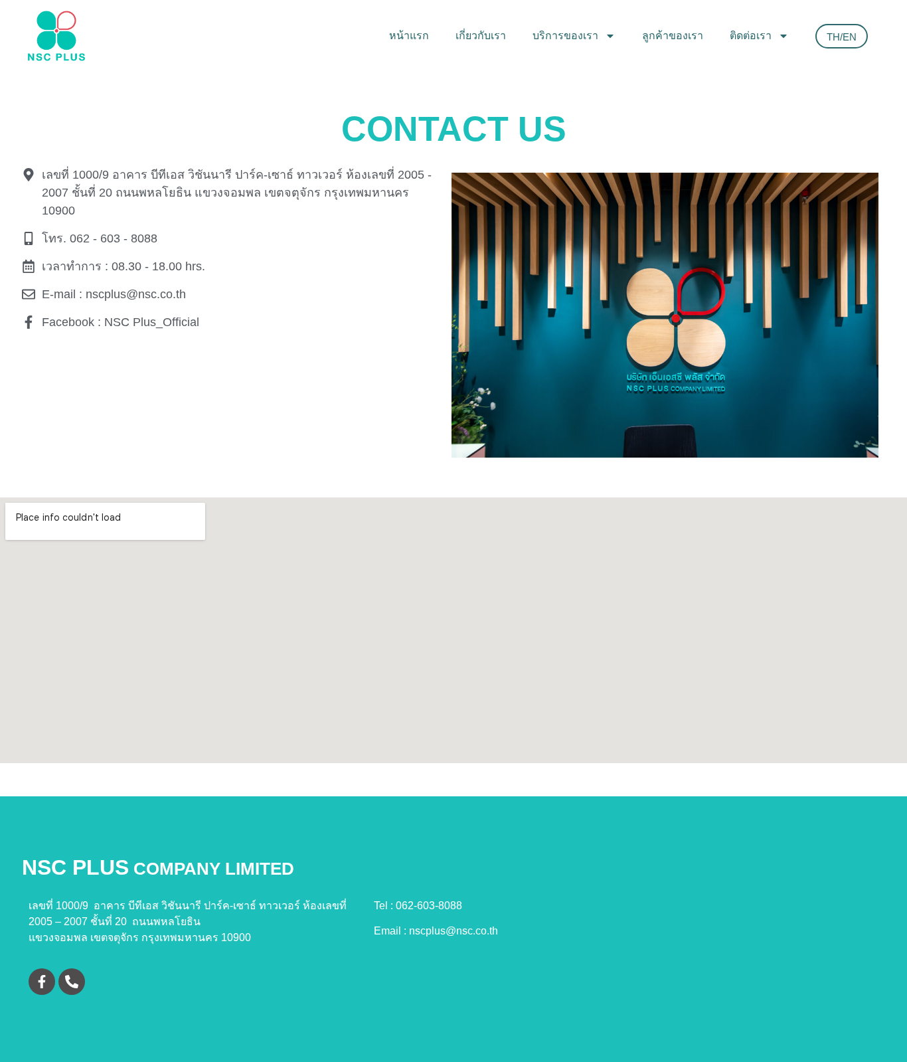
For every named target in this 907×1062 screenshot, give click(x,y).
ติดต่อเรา (751, 35)
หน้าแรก (409, 35)
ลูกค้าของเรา (672, 35)
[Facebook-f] (42, 981)
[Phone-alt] (71, 981)
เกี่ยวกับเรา (480, 35)
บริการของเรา (565, 35)
